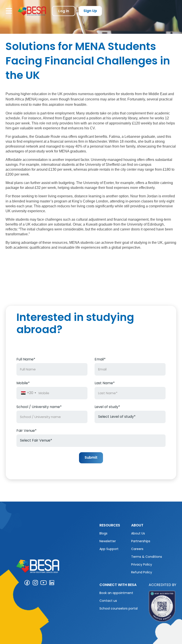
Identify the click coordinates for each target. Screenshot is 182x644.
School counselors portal (118, 608)
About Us (138, 533)
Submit (91, 457)
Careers (137, 549)
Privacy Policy (141, 564)
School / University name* (39, 407)
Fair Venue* (26, 430)
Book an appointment (116, 593)
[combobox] (28, 393)
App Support (109, 549)
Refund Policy (141, 572)
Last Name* (105, 383)
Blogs (103, 533)
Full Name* (25, 359)
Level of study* (107, 407)
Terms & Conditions (146, 556)
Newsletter (107, 541)
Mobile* (23, 383)
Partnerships (140, 541)
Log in (63, 11)
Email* (100, 359)
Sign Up (90, 10)
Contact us (108, 600)
